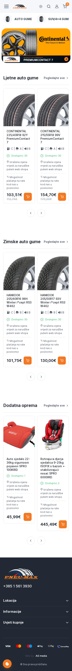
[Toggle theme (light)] (41, 6)
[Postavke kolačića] (7, 663)
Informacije (12, 612)
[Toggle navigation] (6, 6)
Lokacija (9, 600)
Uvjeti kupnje (13, 622)
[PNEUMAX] (36, 45)
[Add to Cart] (28, 197)
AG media (41, 655)
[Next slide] (41, 213)
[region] (36, 19)
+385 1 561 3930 (17, 586)
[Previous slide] (31, 213)
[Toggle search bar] (49, 6)
